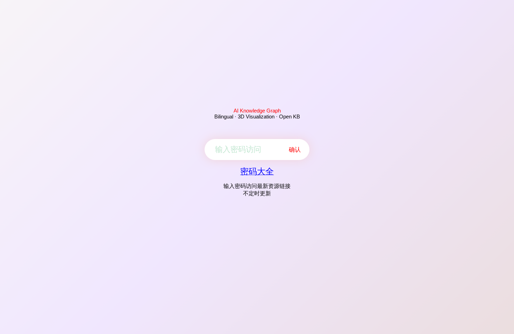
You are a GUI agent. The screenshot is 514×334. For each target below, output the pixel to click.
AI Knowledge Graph (257, 111)
